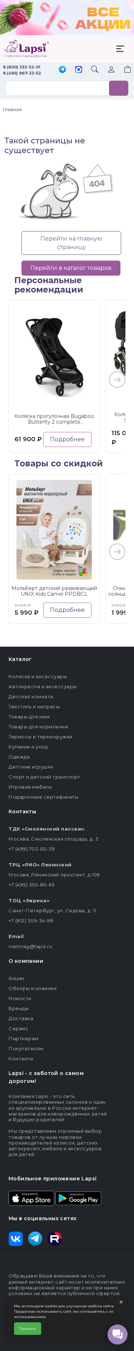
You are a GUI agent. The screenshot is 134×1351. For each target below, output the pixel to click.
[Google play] (78, 1197)
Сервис (18, 1028)
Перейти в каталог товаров (70, 268)
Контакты (21, 1058)
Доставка (21, 1018)
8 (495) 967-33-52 (22, 73)
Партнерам (24, 1038)
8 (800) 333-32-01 (21, 67)
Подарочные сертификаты (43, 797)
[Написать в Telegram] (62, 70)
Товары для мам (29, 716)
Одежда (19, 757)
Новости (20, 998)
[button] (123, 70)
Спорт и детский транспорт (44, 777)
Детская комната (31, 696)
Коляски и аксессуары (38, 676)
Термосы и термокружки (41, 736)
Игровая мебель (30, 787)
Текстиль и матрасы (34, 706)
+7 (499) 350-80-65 (31, 885)
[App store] (31, 1197)
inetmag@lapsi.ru (30, 946)
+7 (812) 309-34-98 (31, 920)
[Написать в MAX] (78, 70)
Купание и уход (28, 747)
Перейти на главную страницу (71, 243)
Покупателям (26, 1048)
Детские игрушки (31, 767)
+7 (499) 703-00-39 (32, 849)
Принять (27, 1328)
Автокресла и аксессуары (43, 686)
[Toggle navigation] (120, 49)
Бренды (19, 1008)
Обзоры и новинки (32, 988)
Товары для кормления (38, 726)
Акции (16, 978)
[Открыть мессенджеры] (118, 1334)
